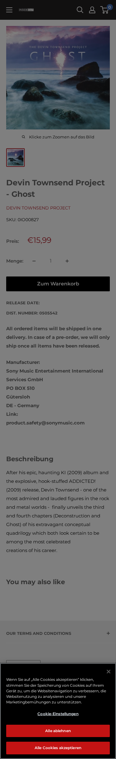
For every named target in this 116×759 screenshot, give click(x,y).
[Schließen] (108, 671)
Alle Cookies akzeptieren (58, 747)
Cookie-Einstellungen (57, 713)
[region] (58, 711)
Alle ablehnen (58, 730)
